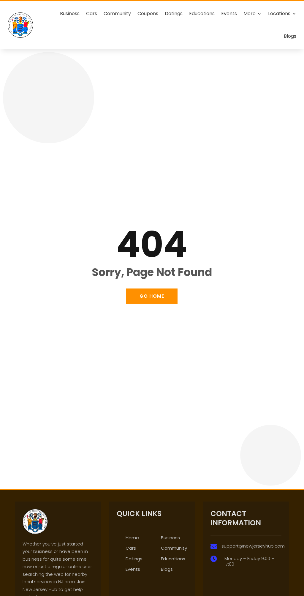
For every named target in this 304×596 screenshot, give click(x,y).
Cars (91, 13)
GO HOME (152, 296)
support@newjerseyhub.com (253, 546)
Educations (202, 13)
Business (70, 13)
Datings (174, 13)
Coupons (147, 13)
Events (229, 13)
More (249, 13)
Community (117, 13)
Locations (279, 13)
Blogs (290, 36)
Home (132, 537)
